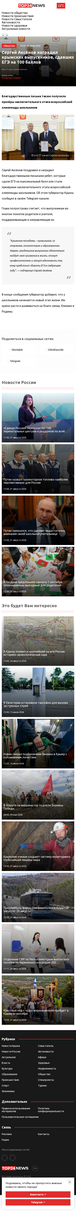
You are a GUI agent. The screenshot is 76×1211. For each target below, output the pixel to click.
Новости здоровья (14, 25)
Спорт (5, 1085)
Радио (5, 1139)
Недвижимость (47, 1068)
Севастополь (46, 1045)
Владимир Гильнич (11, 78)
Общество (44, 1074)
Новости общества (15, 12)
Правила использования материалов (16, 1110)
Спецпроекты (46, 1079)
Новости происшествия (18, 16)
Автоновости (11, 22)
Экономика (8, 1091)
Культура (7, 1068)
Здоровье (44, 1062)
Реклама (7, 1134)
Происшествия (10, 1079)
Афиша (42, 1057)
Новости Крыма (11, 1045)
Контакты (43, 1134)
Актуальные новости (16, 28)
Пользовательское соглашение (20, 1117)
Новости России (11, 1051)
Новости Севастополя (17, 19)
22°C (61, 5)
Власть (6, 1062)
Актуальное (9, 1057)
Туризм (42, 1085)
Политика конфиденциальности (51, 1110)
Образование (9, 1074)
